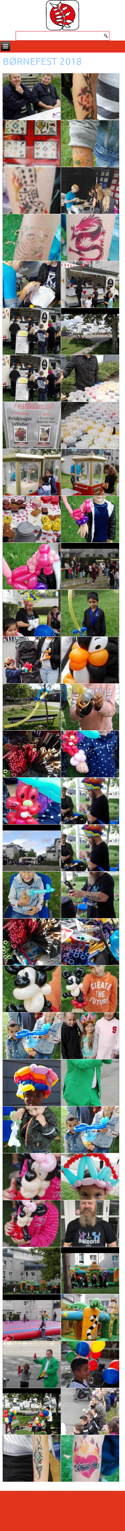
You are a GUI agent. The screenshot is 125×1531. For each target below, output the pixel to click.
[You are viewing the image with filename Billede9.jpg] (90, 1458)
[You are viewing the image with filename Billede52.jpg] (32, 1176)
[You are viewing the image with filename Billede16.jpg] (90, 237)
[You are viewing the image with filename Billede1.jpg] (32, 96)
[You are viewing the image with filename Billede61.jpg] (32, 1411)
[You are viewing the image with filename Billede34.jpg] (32, 707)
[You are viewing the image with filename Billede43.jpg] (32, 941)
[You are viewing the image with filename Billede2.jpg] (90, 331)
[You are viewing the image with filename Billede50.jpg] (32, 1129)
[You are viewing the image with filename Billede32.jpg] (32, 660)
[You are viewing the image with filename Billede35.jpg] (90, 707)
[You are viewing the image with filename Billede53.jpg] (90, 1176)
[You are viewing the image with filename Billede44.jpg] (90, 941)
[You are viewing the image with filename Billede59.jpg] (90, 1317)
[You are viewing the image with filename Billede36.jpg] (32, 754)
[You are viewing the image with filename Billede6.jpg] (32, 1364)
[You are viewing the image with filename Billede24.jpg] (32, 472)
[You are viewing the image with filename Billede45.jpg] (32, 988)
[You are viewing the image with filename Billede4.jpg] (32, 848)
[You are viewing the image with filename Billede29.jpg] (32, 566)
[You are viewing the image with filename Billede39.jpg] (90, 801)
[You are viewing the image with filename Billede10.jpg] (90, 96)
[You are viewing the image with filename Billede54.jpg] (32, 1223)
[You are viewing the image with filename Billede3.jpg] (90, 566)
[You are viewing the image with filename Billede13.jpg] (32, 190)
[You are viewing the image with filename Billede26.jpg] (32, 519)
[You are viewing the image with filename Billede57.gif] (90, 1270)
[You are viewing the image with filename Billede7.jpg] (90, 1411)
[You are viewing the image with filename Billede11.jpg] (32, 143)
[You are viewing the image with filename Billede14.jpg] (90, 190)
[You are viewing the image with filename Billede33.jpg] (90, 660)
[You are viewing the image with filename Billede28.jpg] (90, 519)
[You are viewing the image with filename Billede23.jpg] (90, 425)
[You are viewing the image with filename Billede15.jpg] (32, 237)
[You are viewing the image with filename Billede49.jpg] (32, 1082)
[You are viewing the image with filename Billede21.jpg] (90, 378)
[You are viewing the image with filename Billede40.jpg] (90, 848)
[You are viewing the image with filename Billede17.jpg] (32, 284)
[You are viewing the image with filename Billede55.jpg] (90, 1223)
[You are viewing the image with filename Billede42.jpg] (90, 895)
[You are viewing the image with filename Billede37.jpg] (90, 754)
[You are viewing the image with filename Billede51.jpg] (90, 1129)
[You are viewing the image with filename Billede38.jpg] (32, 801)
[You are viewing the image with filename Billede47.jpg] (32, 1035)
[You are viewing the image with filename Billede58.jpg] (32, 1317)
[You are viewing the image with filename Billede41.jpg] (32, 895)
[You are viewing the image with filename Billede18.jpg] (90, 284)
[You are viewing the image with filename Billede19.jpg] (32, 331)
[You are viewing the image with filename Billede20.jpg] (32, 378)
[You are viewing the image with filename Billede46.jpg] (90, 988)
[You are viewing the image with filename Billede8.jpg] (32, 1458)
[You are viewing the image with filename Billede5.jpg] (90, 1082)
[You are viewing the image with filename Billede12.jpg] (90, 143)
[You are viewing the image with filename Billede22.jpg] (32, 425)
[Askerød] (62, 15)
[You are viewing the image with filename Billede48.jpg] (90, 1035)
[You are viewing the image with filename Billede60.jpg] (90, 1364)
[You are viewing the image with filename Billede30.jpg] (32, 613)
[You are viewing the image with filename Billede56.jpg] (32, 1270)
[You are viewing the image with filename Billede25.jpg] (90, 472)
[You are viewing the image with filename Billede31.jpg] (90, 613)
